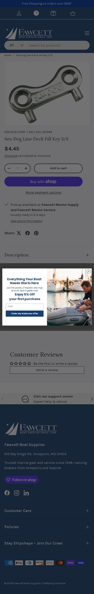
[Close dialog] (89, 271)
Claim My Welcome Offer (24, 313)
